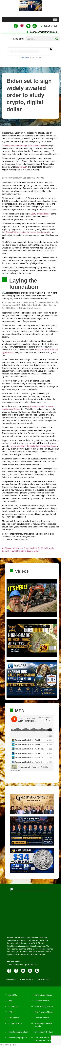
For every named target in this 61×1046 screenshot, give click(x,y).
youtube (30, 971)
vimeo (37, 971)
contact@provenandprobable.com (22, 964)
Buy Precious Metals (44, 1012)
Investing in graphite (18, 1037)
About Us (13, 995)
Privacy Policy (26, 979)
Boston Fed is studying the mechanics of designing (28, 232)
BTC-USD (22, 166)
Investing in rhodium (44, 1032)
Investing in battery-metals (43, 1024)
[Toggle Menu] (55, 19)
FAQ (10, 1012)
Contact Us (13, 1006)
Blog (10, 1001)
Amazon (16, 971)
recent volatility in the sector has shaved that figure (33, 445)
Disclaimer (18, 39)
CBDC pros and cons (40, 213)
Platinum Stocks (42, 1001)
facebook (9, 971)
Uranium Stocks (42, 1018)
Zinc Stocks (14, 1018)
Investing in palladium (18, 1032)
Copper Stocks (15, 1023)
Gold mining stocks (43, 995)
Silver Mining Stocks (44, 1006)
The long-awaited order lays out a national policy (24, 145)
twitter (23, 971)
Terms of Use (43, 979)
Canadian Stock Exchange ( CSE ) (43, 1038)
